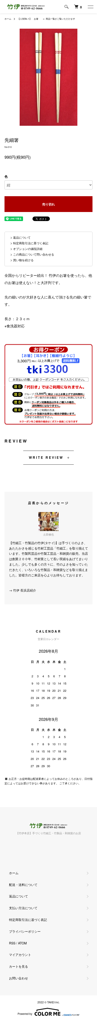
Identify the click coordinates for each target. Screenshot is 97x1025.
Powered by (25, 1014)
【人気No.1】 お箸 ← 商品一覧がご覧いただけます (46, 18)
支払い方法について (23, 908)
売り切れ (48, 204)
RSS (12, 943)
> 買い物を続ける (22, 260)
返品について (18, 896)
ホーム (8, 18)
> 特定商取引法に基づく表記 (29, 243)
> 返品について (20, 237)
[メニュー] (90, 7)
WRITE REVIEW (46, 457)
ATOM (22, 943)
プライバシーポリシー (25, 931)
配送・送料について (23, 884)
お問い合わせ (18, 978)
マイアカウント (20, 954)
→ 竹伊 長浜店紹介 (22, 590)
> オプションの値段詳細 (26, 249)
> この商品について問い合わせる (32, 254)
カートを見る (18, 966)
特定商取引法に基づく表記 (28, 919)
